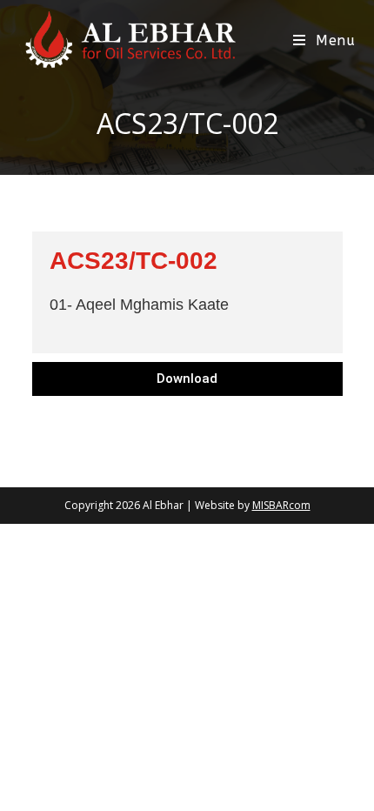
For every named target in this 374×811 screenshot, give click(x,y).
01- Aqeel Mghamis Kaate (139, 304)
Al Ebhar (163, 505)
